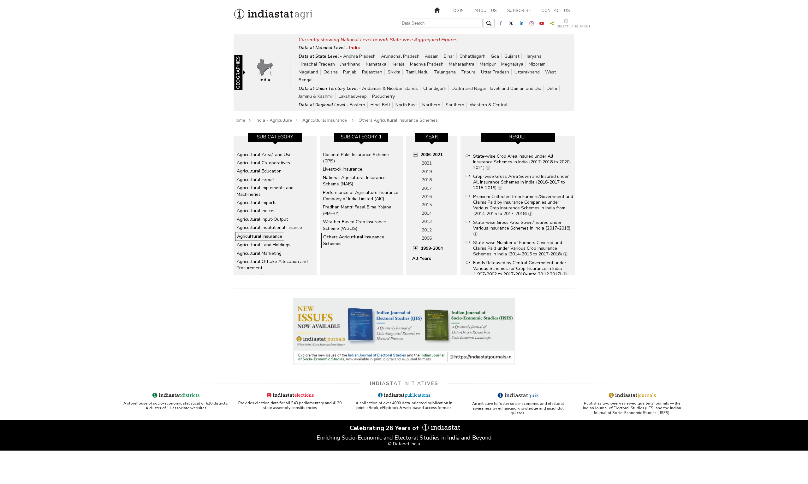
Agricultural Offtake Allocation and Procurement (272, 265)
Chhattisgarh (472, 56)
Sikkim (394, 72)
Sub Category (275, 137)
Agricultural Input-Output (262, 219)
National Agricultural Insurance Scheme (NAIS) (354, 181)
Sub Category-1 (361, 137)
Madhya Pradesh (426, 64)
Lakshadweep (353, 96)
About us (485, 11)
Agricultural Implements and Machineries (265, 191)
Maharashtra (461, 64)
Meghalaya (512, 64)
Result (518, 137)
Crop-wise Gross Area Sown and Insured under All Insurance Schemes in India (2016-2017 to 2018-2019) (521, 182)
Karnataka (376, 64)
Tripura (468, 72)
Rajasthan (372, 72)
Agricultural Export (256, 180)
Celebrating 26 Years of (385, 428)
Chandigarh (434, 88)
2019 (427, 172)
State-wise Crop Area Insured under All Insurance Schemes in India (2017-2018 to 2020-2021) (522, 162)
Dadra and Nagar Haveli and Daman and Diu (496, 88)
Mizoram (537, 64)
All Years (421, 258)
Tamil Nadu (417, 72)
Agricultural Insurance (325, 120)
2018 (427, 180)
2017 (427, 188)
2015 (427, 205)
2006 (427, 238)
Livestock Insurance (342, 169)
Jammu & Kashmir (316, 96)
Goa (495, 56)
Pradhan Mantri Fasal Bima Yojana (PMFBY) (357, 210)
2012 (427, 230)
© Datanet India (404, 444)
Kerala (398, 64)
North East (406, 105)
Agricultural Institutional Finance (269, 227)
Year (431, 137)
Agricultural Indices (256, 211)
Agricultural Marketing (259, 253)
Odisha (331, 72)
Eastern (357, 105)
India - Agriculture (274, 120)
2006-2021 (431, 155)
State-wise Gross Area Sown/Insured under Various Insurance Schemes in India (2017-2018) (521, 225)
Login (457, 11)
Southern (455, 105)
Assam (431, 56)
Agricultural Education (259, 171)
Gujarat (511, 56)
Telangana (445, 72)
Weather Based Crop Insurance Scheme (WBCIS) (354, 225)
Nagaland (308, 72)
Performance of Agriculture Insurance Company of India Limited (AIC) (360, 196)
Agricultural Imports (256, 203)
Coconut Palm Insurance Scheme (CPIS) (356, 158)
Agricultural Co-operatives (263, 163)
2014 (427, 213)
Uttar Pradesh (495, 72)
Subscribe (519, 11)
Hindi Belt (380, 105)
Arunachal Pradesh (400, 56)
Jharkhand (350, 64)
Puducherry (383, 96)
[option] (275, 205)
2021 (427, 163)
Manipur (488, 64)
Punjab (350, 72)
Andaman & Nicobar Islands (390, 88)
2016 (427, 197)
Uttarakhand (527, 72)
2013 (427, 222)
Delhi (552, 88)
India (354, 48)
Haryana (533, 56)
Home (239, 120)
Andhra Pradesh (359, 56)
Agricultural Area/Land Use (264, 155)
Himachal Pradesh (317, 64)
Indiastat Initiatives (404, 383)
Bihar (449, 56)
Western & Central (489, 105)
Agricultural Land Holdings (263, 245)
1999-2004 (432, 248)
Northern (431, 105)
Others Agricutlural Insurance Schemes (398, 120)
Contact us (555, 11)
